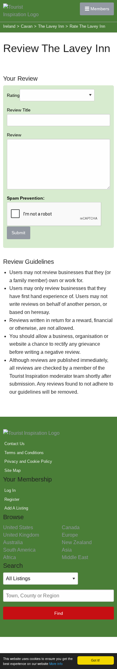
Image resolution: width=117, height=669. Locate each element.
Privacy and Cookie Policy (28, 461)
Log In (10, 490)
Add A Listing (16, 508)
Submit (18, 232)
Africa (9, 557)
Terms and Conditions (24, 452)
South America (19, 550)
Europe (70, 535)
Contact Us (14, 443)
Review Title (19, 109)
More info (56, 663)
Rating (26, 164)
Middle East (75, 557)
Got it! (95, 660)
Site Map (12, 470)
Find (58, 613)
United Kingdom (21, 535)
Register (11, 499)
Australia (13, 542)
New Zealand (77, 542)
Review (14, 134)
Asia (67, 550)
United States (18, 527)
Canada (71, 527)
